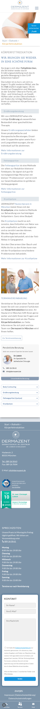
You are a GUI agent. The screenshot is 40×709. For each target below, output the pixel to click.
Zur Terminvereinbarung (11, 338)
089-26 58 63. (10, 541)
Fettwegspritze (12, 165)
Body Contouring (9, 387)
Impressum (9, 695)
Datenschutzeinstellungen (20, 698)
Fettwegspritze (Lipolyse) (12, 398)
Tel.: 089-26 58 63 (9, 461)
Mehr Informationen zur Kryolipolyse (19, 258)
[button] (4, 705)
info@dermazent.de (13, 371)
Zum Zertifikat (16, 487)
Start (4, 40)
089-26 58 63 (11, 368)
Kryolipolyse (11, 221)
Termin (20, 707)
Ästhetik (13, 40)
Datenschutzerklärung (23, 648)
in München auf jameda (19, 503)
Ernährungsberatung (11, 392)
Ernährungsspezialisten (20, 130)
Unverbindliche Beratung (20, 379)
